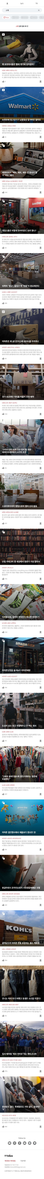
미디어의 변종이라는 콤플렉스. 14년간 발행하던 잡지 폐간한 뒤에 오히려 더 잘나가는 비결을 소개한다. (21, 627)
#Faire (8, 181)
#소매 (9, 676)
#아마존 (4, 347)
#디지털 (4, 623)
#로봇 (3, 70)
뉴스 (22, 3)
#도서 (11, 567)
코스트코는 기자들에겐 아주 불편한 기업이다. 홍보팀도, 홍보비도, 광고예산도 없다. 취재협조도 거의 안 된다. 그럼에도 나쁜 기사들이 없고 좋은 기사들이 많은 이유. (21, 1120)
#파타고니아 (5, 1060)
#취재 (14, 1115)
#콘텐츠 (13, 623)
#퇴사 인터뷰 (13, 1060)
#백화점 (12, 785)
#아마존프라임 (16, 838)
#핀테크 (17, 347)
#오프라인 (14, 292)
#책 (8, 567)
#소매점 (16, 512)
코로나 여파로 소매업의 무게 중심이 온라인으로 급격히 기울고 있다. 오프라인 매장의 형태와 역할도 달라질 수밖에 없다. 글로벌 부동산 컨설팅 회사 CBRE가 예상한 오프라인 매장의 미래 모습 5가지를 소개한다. (22, 297)
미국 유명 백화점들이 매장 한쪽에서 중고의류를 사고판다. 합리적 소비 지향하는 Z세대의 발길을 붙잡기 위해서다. (22, 789)
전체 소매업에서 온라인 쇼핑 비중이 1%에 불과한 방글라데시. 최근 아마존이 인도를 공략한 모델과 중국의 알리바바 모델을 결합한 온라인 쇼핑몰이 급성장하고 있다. (21, 899)
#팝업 (3, 512)
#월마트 (4, 125)
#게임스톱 (5, 236)
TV (37, 3)
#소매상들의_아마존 (16, 181)
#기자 (10, 1115)
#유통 (3, 731)
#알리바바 (17, 894)
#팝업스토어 (9, 512)
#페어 (3, 181)
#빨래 (7, 70)
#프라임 (9, 838)
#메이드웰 (12, 1004)
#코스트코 (5, 1115)
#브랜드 (14, 402)
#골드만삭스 (11, 347)
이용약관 (23, 1161)
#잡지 (9, 623)
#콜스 (3, 949)
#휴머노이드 (13, 70)
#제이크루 (5, 402)
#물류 (7, 731)
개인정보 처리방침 (10, 1161)
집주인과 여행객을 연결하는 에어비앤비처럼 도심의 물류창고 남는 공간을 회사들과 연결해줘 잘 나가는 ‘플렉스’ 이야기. (21, 736)
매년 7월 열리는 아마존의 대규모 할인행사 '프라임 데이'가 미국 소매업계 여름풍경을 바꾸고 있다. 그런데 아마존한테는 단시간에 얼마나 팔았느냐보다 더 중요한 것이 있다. (21, 843)
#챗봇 (14, 125)
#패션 (10, 402)
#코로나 (4, 292)
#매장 (9, 292)
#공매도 (11, 236)
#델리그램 (5, 894)
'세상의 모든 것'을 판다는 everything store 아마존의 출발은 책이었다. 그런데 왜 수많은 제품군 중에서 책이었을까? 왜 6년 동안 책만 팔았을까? (21, 572)
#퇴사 (19, 1060)
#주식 (15, 236)
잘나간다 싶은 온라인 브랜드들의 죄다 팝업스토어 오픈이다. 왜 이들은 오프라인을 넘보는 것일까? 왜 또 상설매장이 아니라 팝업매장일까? (22, 517)
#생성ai (9, 125)
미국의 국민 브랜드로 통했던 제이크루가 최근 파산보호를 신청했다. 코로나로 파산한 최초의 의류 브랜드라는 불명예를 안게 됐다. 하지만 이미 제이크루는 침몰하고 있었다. (22, 408)
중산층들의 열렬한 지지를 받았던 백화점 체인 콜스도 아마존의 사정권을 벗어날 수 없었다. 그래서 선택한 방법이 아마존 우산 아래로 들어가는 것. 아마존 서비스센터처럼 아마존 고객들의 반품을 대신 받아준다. (22, 954)
